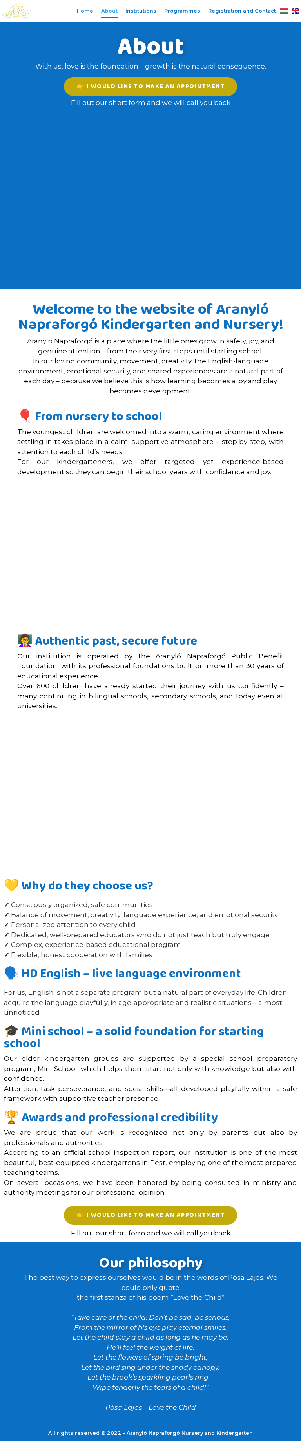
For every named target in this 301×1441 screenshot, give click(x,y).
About (109, 11)
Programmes (182, 11)
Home (85, 11)
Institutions (140, 11)
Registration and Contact (242, 11)
